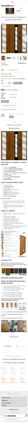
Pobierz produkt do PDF (9, 105)
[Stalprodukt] (22, 63)
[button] (14, 398)
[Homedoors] (20, 346)
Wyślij (11, 116)
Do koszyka (17, 83)
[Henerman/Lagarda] (7, 346)
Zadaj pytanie (5, 101)
